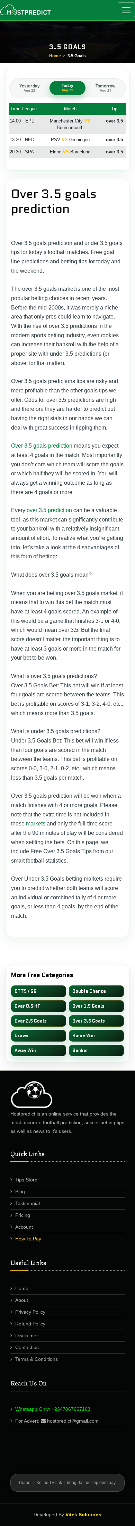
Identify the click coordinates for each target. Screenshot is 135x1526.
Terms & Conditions (36, 1359)
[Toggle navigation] (126, 9)
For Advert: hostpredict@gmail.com (57, 1421)
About (21, 1300)
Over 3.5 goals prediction (41, 446)
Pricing (22, 1215)
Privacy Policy (30, 1312)
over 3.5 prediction (49, 510)
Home (55, 55)
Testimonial (27, 1203)
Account (24, 1227)
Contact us (27, 1347)
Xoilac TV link (49, 1482)
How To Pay (28, 1238)
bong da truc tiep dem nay (91, 1482)
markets (35, 823)
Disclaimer (26, 1335)
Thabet (25, 1482)
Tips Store (26, 1179)
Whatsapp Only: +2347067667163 (52, 1409)
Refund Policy (30, 1323)
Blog (20, 1191)
